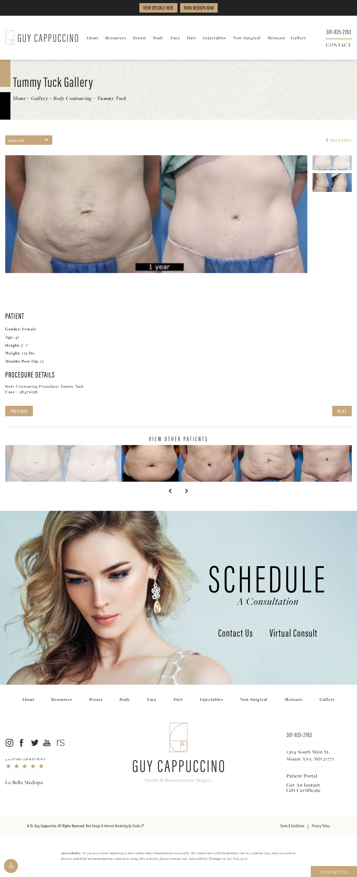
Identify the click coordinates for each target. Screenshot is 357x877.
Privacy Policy (321, 826)
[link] (339, 31)
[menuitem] (93, 38)
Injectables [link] (214, 38)
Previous (19, 411)
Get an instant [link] (303, 787)
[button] (11, 866)
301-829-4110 (237, 858)
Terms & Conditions (292, 826)
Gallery (39, 98)
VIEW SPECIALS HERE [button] (158, 7)
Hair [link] (192, 38)
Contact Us (235, 633)
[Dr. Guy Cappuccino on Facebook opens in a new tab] (22, 742)
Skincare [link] (277, 38)
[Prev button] (170, 491)
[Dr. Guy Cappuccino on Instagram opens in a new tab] (9, 742)
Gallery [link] (299, 38)
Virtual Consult (293, 633)
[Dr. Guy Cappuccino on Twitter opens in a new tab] (34, 742)
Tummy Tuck (111, 98)
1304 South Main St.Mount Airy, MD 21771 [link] (310, 755)
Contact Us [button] (334, 872)
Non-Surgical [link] (247, 38)
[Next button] (187, 491)
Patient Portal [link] (301, 775)
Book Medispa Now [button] (199, 7)
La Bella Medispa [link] (24, 782)
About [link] (92, 38)
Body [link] (158, 38)
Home (19, 98)
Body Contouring (72, 98)
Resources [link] (115, 38)
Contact (339, 44)
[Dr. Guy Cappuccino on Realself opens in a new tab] (59, 742)
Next (342, 411)
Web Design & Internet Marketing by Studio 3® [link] (115, 826)
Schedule (268, 581)
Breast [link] (139, 38)
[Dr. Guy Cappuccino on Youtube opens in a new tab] (47, 742)
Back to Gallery (341, 140)
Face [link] (175, 38)
